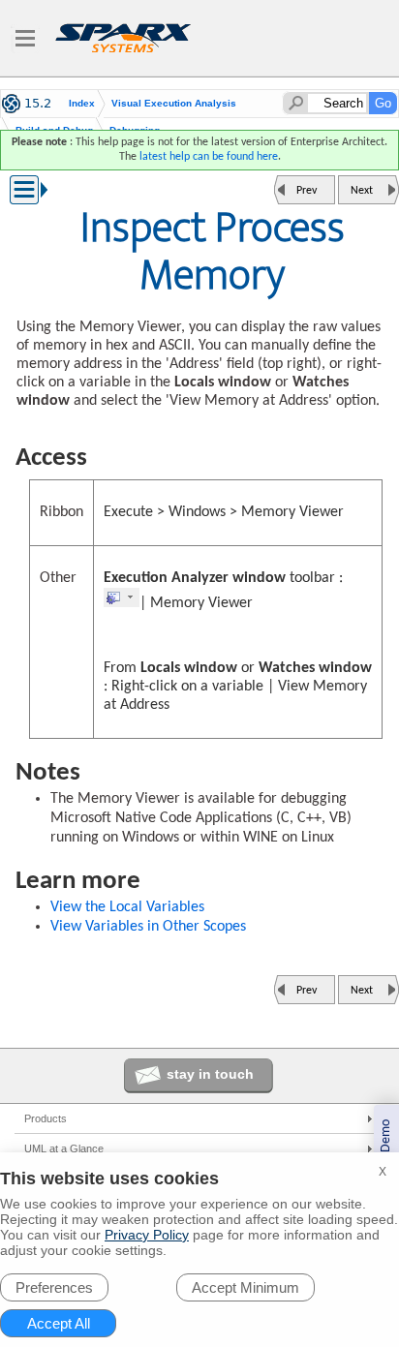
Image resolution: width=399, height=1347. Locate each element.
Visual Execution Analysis (173, 103)
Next (362, 191)
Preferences (54, 1287)
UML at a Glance (64, 1148)
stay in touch (210, 1074)
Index (82, 103)
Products (45, 1118)
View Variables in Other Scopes (148, 926)
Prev (306, 191)
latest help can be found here (208, 157)
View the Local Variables (127, 907)
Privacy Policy (147, 1234)
